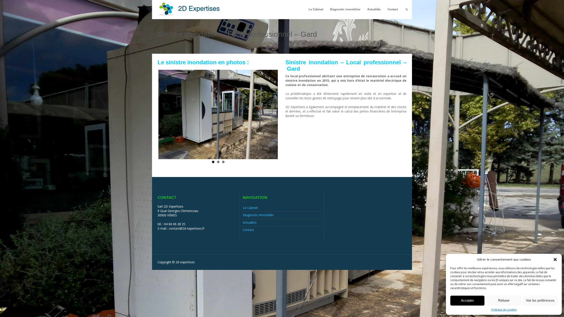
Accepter (467, 300)
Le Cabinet (316, 9)
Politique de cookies (504, 309)
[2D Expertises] (189, 9)
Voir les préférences (540, 300)
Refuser (504, 300)
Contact (393, 9)
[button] (555, 259)
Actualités (374, 9)
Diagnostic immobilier (345, 9)
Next (284, 113)
